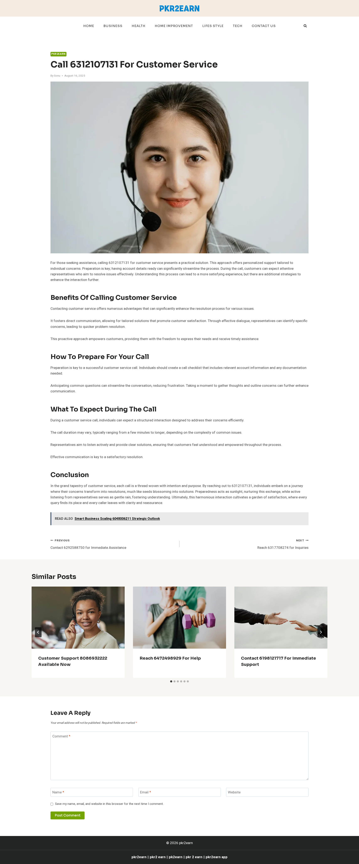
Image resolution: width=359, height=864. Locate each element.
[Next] (320, 632)
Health (138, 26)
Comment (61, 736)
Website (234, 792)
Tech (237, 26)
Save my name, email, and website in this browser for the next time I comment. (109, 804)
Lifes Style (213, 26)
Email (145, 792)
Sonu (57, 76)
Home (88, 26)
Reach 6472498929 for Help (170, 658)
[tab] (171, 681)
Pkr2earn (58, 54)
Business (112, 26)
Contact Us (264, 26)
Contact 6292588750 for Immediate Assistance (88, 544)
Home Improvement (174, 26)
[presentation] (78, 618)
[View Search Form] (305, 26)
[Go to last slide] (38, 632)
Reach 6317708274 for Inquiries (283, 544)
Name (58, 792)
